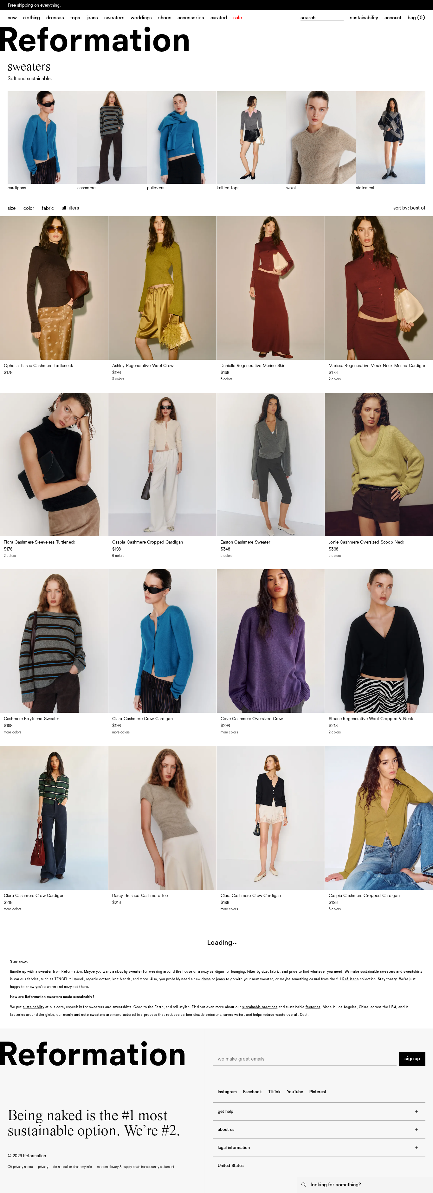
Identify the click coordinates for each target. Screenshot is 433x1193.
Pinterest (317, 1092)
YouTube (295, 1092)
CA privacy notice (20, 1167)
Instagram (227, 1092)
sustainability (33, 1007)
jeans (220, 979)
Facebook (252, 1092)
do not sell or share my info (72, 1167)
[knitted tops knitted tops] (251, 141)
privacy (43, 1167)
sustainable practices (259, 1007)
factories (313, 1007)
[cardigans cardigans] (42, 141)
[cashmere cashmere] (112, 141)
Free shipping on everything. (34, 5)
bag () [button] (416, 18)
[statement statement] (390, 141)
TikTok (274, 1092)
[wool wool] (321, 141)
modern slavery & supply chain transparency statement (135, 1167)
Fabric (48, 208)
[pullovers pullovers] (182, 141)
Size (12, 208)
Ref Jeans (350, 979)
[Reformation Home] (94, 39)
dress (206, 979)
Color (28, 208)
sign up (412, 1058)
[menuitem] (15, 18)
